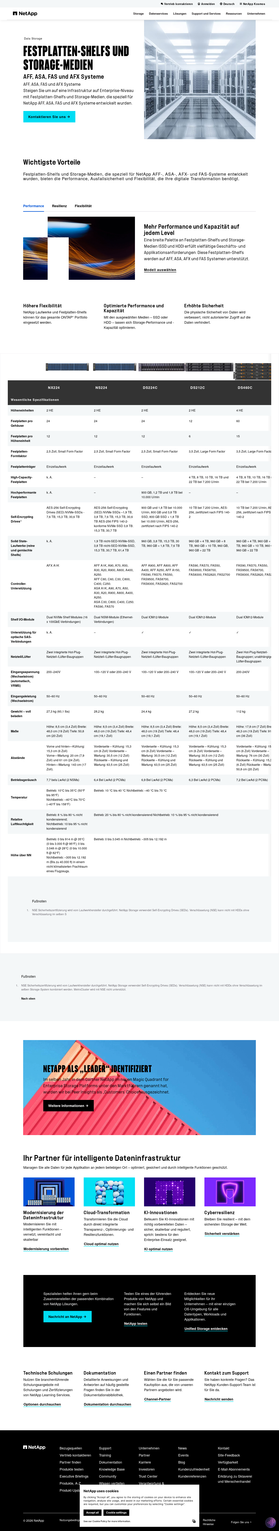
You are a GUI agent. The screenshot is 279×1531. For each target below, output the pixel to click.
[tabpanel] (139, 248)
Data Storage (33, 38)
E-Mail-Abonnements (234, 1469)
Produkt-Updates (72, 1490)
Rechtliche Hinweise (209, 1522)
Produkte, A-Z (70, 1483)
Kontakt (223, 1447)
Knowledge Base (112, 1469)
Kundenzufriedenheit (194, 1469)
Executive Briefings (74, 1476)
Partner (144, 1455)
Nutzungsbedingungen (73, 1520)
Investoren (147, 1469)
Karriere (145, 1462)
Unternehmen (149, 1447)
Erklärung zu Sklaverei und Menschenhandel (235, 1479)
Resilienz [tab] (59, 205)
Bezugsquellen (71, 1447)
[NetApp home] (25, 13)
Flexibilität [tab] (83, 205)
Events (183, 1455)
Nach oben (28, 998)
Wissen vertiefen (112, 1483)
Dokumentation (110, 1462)
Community (107, 1476)
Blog (181, 1462)
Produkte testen (72, 1469)
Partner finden (70, 1462)
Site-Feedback (229, 1455)
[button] (138, 13)
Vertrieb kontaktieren (75, 1455)
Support (105, 1447)
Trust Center (148, 1476)
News (182, 1447)
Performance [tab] (33, 205)
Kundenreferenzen (192, 1476)
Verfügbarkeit (228, 1462)
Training (105, 1455)
